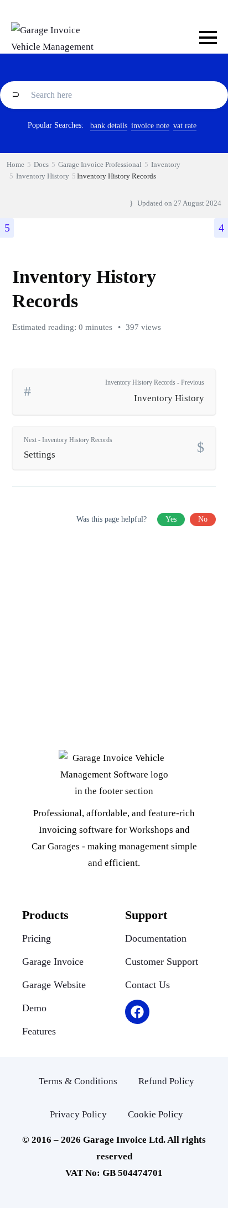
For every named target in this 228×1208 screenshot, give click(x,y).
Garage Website (54, 984)
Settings (68, 448)
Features (39, 1031)
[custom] (137, 1012)
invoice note (150, 126)
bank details (108, 126)
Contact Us (147, 984)
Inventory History (154, 391)
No (203, 519)
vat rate (184, 126)
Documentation (155, 938)
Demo (34, 1007)
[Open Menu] (208, 37)
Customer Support (161, 961)
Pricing (36, 938)
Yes (171, 519)
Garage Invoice (53, 961)
